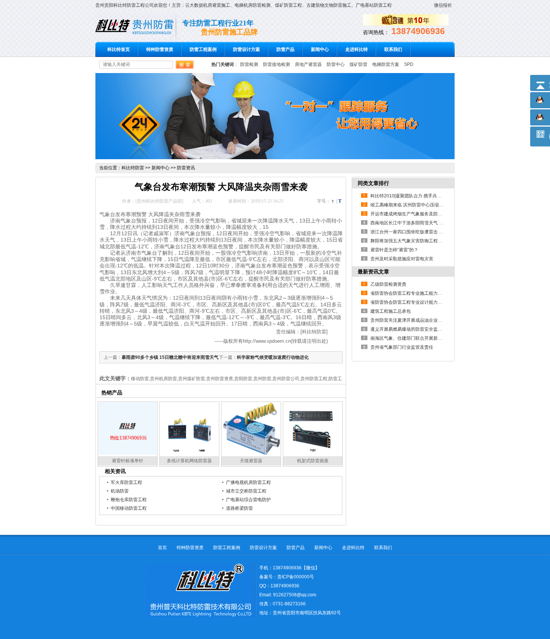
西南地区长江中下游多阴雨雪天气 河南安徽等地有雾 (422, 222)
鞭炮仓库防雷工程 (129, 499)
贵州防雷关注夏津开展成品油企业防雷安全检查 (417, 320)
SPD (408, 64)
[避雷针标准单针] (127, 453)
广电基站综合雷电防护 (248, 499)
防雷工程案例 (203, 49)
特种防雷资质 (159, 49)
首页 (162, 547)
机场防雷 (120, 491)
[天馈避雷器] (251, 453)
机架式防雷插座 (313, 460)
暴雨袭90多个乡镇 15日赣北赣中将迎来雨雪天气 (170, 357)
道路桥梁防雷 (239, 508)
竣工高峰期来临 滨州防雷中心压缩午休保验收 (415, 205)
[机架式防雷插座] (312, 453)
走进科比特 (356, 49)
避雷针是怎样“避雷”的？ (394, 249)
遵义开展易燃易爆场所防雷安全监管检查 (410, 329)
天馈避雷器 (251, 460)
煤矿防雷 (358, 64)
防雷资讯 (186, 167)
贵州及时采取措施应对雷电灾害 (401, 258)
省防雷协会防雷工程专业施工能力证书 (408, 293)
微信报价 (443, 5)
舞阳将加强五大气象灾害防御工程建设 (408, 240)
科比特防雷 (133, 167)
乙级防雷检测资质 (388, 284)
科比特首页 (118, 49)
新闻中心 (320, 49)
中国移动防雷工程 (129, 508)
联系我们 (393, 49)
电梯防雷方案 (385, 64)
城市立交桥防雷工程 (246, 491)
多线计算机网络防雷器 (189, 460)
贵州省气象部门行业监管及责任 (401, 347)
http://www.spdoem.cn (267, 341)
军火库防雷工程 (126, 482)
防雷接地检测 (276, 64)
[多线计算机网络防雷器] (189, 453)
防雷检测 (249, 64)
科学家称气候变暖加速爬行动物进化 (273, 357)
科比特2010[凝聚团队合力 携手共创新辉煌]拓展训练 (422, 196)
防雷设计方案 (246, 49)
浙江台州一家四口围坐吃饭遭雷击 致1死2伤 (414, 231)
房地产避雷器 (308, 64)
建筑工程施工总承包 (390, 311)
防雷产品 (285, 49)
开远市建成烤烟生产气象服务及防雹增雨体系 (415, 213)
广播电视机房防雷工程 (248, 482)
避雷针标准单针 (127, 460)
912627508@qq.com (294, 594)
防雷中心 (336, 64)
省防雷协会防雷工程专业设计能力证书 (408, 302)
